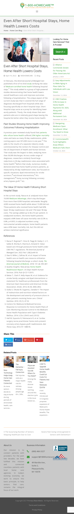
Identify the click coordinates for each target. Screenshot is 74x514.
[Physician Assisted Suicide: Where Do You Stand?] (33, 359)
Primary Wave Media (35, 501)
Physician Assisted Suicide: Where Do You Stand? (32, 370)
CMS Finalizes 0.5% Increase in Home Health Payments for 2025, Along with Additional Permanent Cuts (61, 107)
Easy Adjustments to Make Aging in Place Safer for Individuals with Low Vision (61, 86)
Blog (38, 76)
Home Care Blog (16, 30)
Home (6, 30)
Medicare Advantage (17, 198)
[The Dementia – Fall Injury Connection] (21, 359)
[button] (8, 340)
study (29, 83)
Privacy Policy (37, 510)
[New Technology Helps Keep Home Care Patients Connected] (9, 362)
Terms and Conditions (37, 505)
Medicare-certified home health (19, 86)
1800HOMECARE (26, 76)
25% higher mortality (40, 135)
